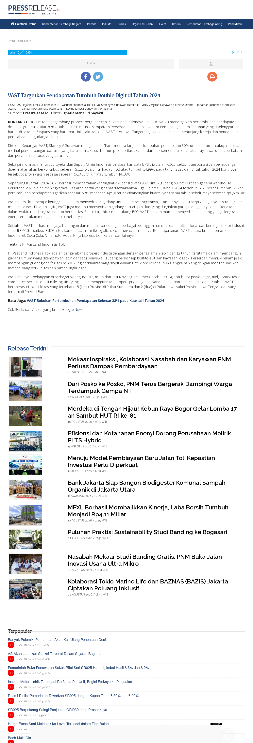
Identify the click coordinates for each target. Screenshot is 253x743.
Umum (176, 24)
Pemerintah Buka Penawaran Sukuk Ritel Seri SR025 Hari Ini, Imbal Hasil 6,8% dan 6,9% (78, 667)
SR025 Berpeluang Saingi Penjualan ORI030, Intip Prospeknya (57, 709)
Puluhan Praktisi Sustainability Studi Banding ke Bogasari (147, 532)
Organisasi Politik (142, 24)
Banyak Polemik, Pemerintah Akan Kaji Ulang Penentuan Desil (57, 639)
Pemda (91, 24)
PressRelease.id (18, 40)
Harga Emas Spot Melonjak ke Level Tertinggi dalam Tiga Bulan (58, 723)
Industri (106, 24)
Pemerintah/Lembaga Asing (204, 24)
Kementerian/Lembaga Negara (61, 24)
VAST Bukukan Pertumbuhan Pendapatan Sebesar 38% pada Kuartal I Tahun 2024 (95, 300)
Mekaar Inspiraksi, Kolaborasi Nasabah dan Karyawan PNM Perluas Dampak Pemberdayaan (149, 363)
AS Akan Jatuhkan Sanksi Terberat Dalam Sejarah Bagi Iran (55, 653)
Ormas (121, 24)
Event (162, 24)
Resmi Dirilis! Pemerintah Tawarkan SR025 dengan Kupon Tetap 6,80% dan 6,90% (73, 695)
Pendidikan (235, 24)
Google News (72, 309)
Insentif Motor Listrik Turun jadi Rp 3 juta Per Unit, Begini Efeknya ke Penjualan (70, 681)
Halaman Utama (25, 24)
